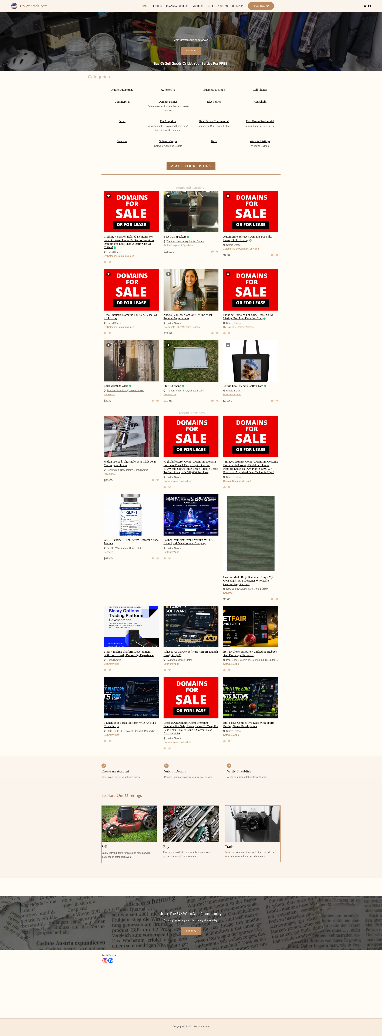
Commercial (122, 101)
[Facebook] (369, 6)
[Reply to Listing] (105, 262)
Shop (210, 6)
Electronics (214, 101)
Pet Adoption (168, 121)
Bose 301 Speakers (175, 236)
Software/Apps (168, 141)
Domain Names (168, 101)
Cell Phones (260, 89)
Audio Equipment (122, 89)
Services (122, 141)
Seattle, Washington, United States (125, 548)
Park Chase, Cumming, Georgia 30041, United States (252, 660)
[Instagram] (365, 6)
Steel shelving (172, 385)
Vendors (198, 6)
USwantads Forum (177, 6)
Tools (214, 141)
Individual (186, 481)
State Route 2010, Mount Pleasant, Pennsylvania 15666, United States (133, 731)
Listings (157, 6)
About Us (223, 6)
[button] (261, 6)
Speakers (187, 245)
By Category (110, 256)
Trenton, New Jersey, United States (185, 241)
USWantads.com (34, 6)
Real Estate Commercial (214, 121)
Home (144, 6)
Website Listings (260, 141)
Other (122, 121)
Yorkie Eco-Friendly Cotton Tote (243, 385)
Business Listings (214, 89)
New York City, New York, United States (247, 589)
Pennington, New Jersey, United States (127, 470)
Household (260, 101)
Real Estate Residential (260, 121)
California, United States (179, 660)
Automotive (168, 89)
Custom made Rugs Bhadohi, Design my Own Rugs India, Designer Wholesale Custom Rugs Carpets (248, 580)
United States (114, 252)
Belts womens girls (116, 385)
